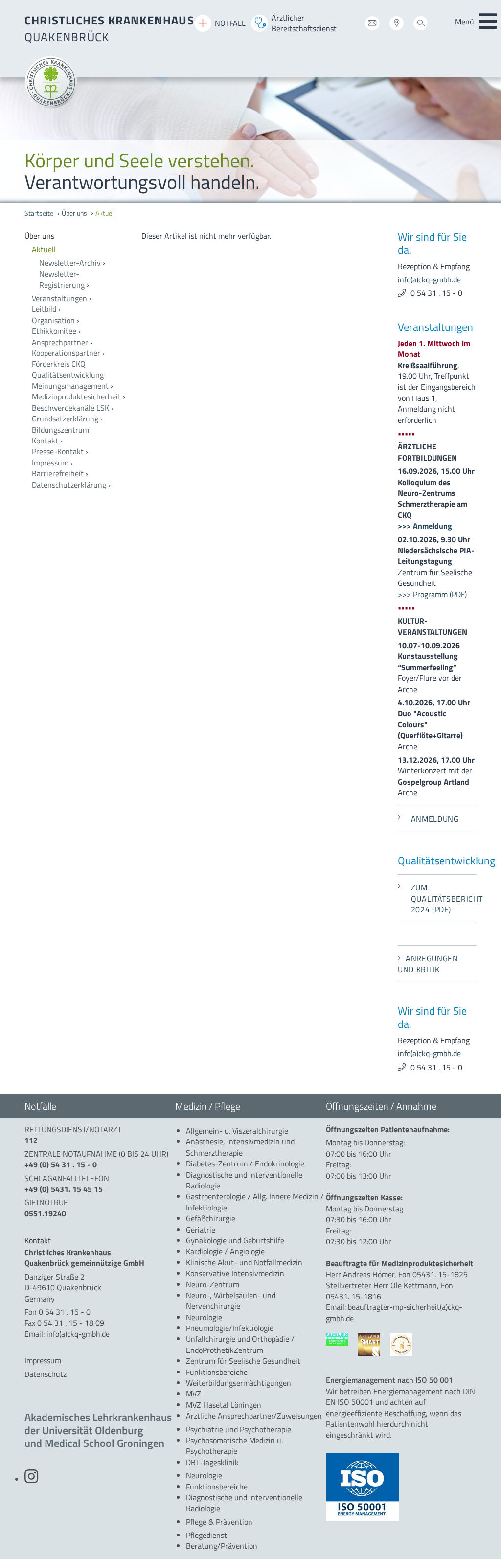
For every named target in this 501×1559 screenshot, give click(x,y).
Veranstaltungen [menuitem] (59, 298)
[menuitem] (75, 236)
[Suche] (420, 25)
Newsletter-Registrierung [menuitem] (62, 279)
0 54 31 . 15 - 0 (436, 293)
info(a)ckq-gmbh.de (429, 279)
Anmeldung (435, 819)
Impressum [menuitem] (50, 462)
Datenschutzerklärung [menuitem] (69, 484)
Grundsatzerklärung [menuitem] (65, 418)
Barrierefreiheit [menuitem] (58, 473)
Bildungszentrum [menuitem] (60, 430)
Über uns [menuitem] (74, 213)
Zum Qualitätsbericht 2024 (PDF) (444, 898)
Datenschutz (45, 1374)
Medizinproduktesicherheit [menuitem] (76, 396)
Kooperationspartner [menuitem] (66, 353)
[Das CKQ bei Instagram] (31, 1479)
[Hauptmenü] (488, 21)
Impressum (42, 1360)
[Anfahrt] (396, 25)
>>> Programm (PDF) (432, 594)
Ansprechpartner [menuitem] (60, 342)
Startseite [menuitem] (38, 213)
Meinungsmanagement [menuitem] (70, 386)
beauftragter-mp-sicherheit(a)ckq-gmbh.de (394, 1312)
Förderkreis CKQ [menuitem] (59, 364)
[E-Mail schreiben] (372, 25)
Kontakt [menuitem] (45, 440)
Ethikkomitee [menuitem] (54, 331)
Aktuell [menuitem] (105, 213)
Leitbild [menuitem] (44, 309)
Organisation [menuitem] (53, 320)
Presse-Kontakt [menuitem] (58, 451)
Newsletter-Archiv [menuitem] (70, 263)
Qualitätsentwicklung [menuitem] (68, 375)
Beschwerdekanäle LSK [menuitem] (70, 408)
